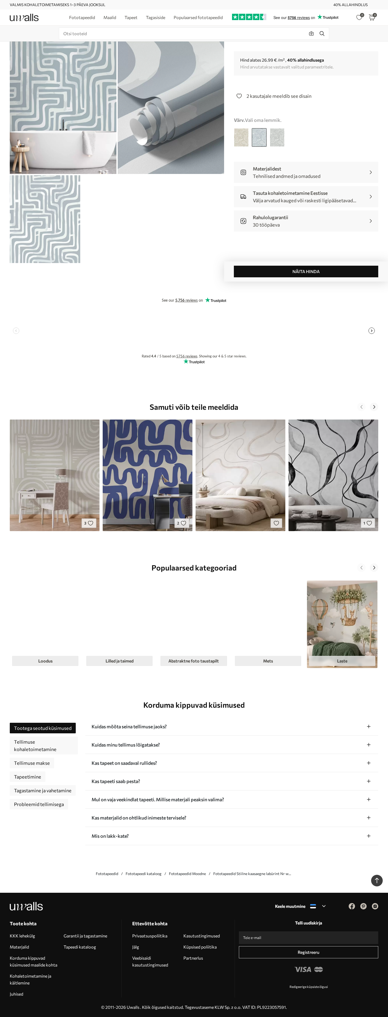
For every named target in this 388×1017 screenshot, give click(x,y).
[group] (45, 624)
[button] (361, 407)
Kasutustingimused (201, 935)
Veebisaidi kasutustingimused (150, 961)
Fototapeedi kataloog (144, 873)
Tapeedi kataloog (80, 946)
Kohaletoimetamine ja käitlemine (30, 979)
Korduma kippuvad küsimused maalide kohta (33, 961)
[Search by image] (311, 33)
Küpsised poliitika (200, 946)
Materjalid (19, 946)
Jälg (135, 946)
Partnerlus (193, 957)
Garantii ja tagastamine (85, 935)
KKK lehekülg (22, 935)
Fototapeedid (107, 873)
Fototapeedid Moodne (187, 873)
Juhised (16, 993)
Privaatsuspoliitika (149, 935)
